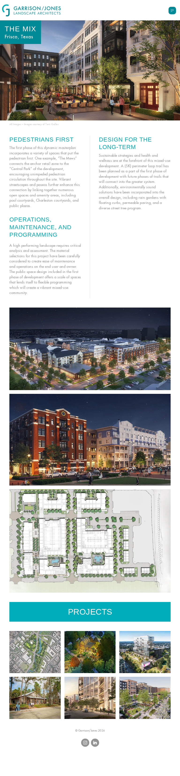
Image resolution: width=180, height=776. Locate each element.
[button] (172, 10)
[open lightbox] (90, 349)
